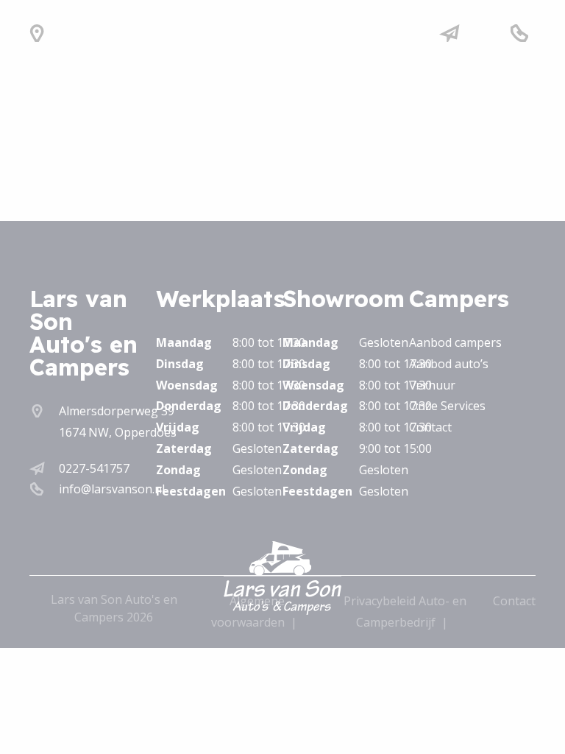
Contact (430, 427)
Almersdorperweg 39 (116, 411)
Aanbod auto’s (448, 364)
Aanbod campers (455, 342)
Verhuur (432, 385)
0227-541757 (94, 468)
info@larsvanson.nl (112, 489)
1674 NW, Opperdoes (118, 432)
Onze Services (447, 406)
